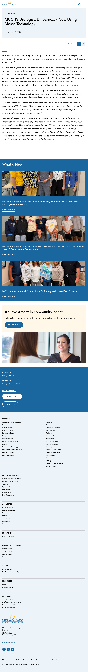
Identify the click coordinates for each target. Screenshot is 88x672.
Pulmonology (50, 439)
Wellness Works (7, 549)
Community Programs (12, 545)
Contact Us (7, 642)
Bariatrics (5, 425)
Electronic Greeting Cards (10, 481)
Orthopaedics (50, 430)
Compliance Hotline (8, 524)
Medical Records (7, 492)
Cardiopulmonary (7, 427)
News (4, 584)
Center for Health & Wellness (55, 463)
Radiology (49, 447)
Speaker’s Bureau (7, 551)
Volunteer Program (8, 557)
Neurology (49, 422)
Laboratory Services (8, 455)
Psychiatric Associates (52, 436)
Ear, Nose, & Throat (8, 433)
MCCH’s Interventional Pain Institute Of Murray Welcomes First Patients (39, 291)
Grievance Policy (28, 660)
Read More (7, 209)
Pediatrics (49, 433)
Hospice (4, 444)
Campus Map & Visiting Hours (11, 478)
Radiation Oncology (52, 444)
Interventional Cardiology (10, 447)
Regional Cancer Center (53, 450)
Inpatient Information (8, 487)
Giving (5, 566)
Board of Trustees (7, 513)
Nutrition (49, 425)
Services (6, 419)
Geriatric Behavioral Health (10, 441)
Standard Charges (7, 599)
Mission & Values (7, 507)
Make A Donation (7, 569)
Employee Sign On (8, 587)
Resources (7, 581)
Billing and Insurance (8, 608)
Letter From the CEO (8, 510)
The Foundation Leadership (10, 572)
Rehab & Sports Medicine (54, 441)
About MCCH (7, 504)
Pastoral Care (6, 490)
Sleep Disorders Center (53, 452)
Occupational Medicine (53, 427)
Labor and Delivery (8, 452)
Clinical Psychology (8, 430)
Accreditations (6, 521)
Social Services (50, 455)
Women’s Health (51, 466)
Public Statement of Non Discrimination (48, 660)
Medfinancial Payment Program (11, 602)
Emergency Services (8, 436)
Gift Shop (5, 484)
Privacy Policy (16, 660)
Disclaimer (5, 660)
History (4, 516)
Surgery (48, 458)
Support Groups (7, 554)
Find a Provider (8, 390)
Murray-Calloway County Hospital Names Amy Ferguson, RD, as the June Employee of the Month (40, 203)
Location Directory (8, 536)
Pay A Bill (6, 596)
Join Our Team (6, 518)
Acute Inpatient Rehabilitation (11, 422)
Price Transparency (8, 495)
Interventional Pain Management (12, 450)
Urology (48, 461)
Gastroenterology (7, 439)
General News (10, 14)
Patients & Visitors (10, 475)
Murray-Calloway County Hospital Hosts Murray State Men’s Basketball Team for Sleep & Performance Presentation (43, 247)
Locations (7, 533)
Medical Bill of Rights (8, 605)
